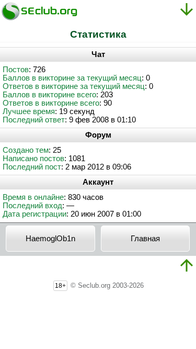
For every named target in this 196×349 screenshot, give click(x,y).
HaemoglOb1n (50, 238)
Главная (145, 238)
